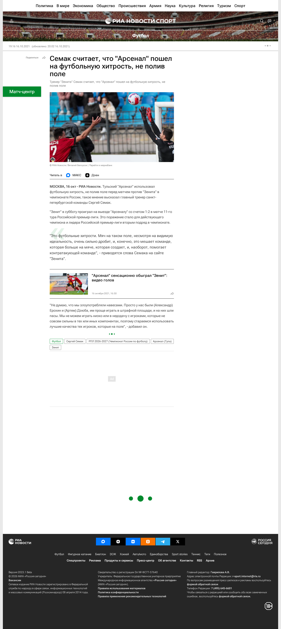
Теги (207, 554)
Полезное (220, 554)
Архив (210, 560)
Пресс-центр (145, 560)
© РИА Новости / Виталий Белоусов (68, 165)
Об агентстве (167, 560)
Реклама (95, 560)
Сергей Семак (74, 341)
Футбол (56, 341)
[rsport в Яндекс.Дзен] (118, 541)
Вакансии (15, 580)
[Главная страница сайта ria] (127, 21)
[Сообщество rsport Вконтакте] (133, 541)
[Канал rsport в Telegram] (163, 541)
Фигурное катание (79, 554)
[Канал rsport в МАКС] (103, 541)
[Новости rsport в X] (178, 541)
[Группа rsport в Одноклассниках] (148, 541)
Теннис (196, 554)
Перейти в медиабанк (100, 165)
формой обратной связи (202, 584)
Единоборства (159, 554)
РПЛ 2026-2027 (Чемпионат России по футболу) (118, 341)
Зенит (55, 347)
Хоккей (124, 554)
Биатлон (100, 554)
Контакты (186, 560)
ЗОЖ (113, 554)
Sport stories (180, 554)
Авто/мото (139, 554)
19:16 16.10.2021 (19, 46)
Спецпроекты (76, 560)
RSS (199, 560)
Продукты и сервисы (119, 560)
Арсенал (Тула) (162, 341)
